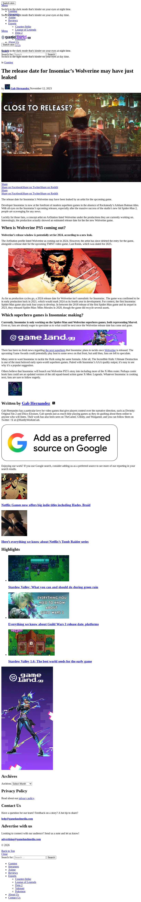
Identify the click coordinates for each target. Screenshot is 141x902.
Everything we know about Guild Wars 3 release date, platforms (53, 624)
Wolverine (110, 350)
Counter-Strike (23, 26)
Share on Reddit (49, 187)
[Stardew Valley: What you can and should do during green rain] (74, 568)
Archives (6, 783)
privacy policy (26, 798)
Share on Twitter (31, 187)
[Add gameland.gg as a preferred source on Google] (59, 460)
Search (51, 54)
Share (4, 184)
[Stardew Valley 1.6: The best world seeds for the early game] (74, 642)
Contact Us (14, 897)
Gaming (12, 11)
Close (4, 854)
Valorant (19, 888)
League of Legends (25, 29)
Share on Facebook (11, 187)
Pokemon (20, 891)
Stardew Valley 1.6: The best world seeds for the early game (50, 661)
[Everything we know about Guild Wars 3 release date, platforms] (74, 605)
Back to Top (8, 850)
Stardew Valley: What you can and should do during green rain (53, 587)
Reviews (13, 20)
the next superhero (55, 350)
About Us (13, 42)
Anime (12, 17)
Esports (12, 23)
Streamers (13, 14)
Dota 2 (19, 32)
